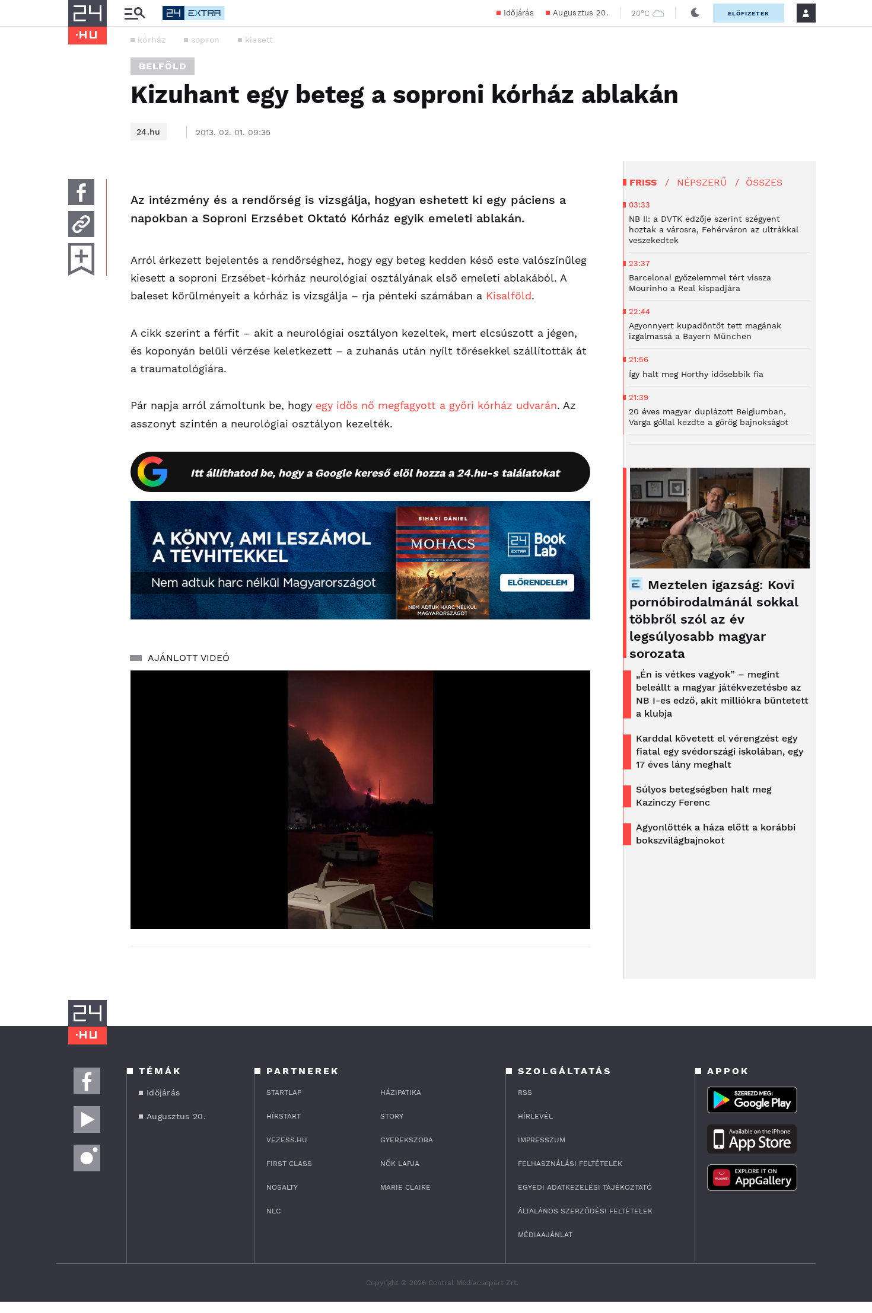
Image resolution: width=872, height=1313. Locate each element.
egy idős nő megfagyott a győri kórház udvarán (436, 405)
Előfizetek (748, 13)
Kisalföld (509, 295)
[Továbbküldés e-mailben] (81, 224)
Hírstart (283, 1116)
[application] (360, 799)
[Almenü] (135, 13)
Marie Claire (405, 1187)
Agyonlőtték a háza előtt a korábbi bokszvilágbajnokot (715, 834)
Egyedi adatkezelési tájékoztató (585, 1187)
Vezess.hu (286, 1140)
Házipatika (400, 1092)
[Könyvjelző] (81, 259)
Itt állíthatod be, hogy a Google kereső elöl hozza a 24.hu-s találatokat (374, 473)
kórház (152, 39)
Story (391, 1116)
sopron (205, 39)
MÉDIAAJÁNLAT (545, 1235)
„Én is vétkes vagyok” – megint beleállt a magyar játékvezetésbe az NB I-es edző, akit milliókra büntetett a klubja (722, 694)
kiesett (259, 39)
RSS (525, 1092)
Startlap (283, 1092)
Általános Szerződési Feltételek (585, 1211)
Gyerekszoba (406, 1140)
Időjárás (519, 12)
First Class (289, 1163)
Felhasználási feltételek (570, 1163)
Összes (764, 182)
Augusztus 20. (580, 12)
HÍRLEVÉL (535, 1116)
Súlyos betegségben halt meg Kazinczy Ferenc (704, 796)
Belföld (162, 66)
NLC (273, 1211)
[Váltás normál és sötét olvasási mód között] (695, 13)
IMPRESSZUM (541, 1140)
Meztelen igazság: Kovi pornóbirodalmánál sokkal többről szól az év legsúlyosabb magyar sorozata (713, 619)
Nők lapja (399, 1163)
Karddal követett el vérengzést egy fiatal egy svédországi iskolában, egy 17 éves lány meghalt (719, 751)
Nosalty (282, 1187)
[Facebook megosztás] (81, 192)
